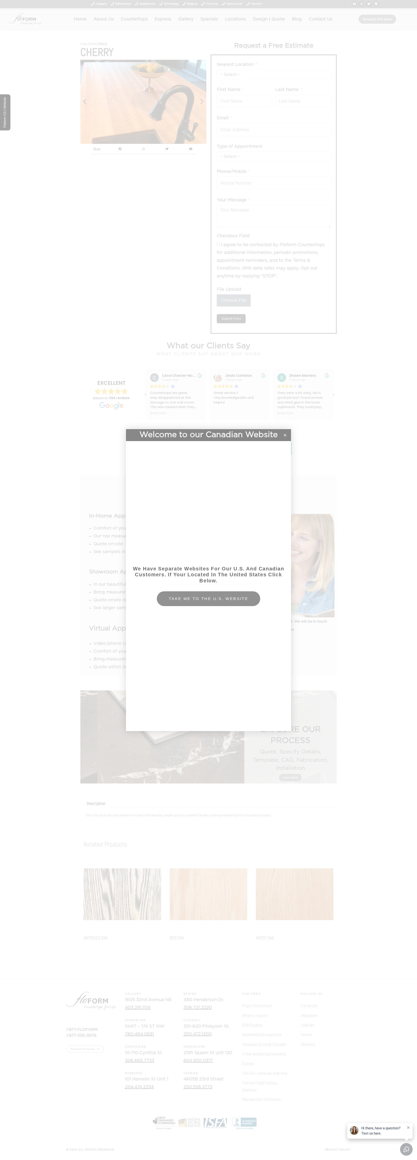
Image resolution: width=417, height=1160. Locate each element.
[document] (208, 580)
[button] (285, 435)
